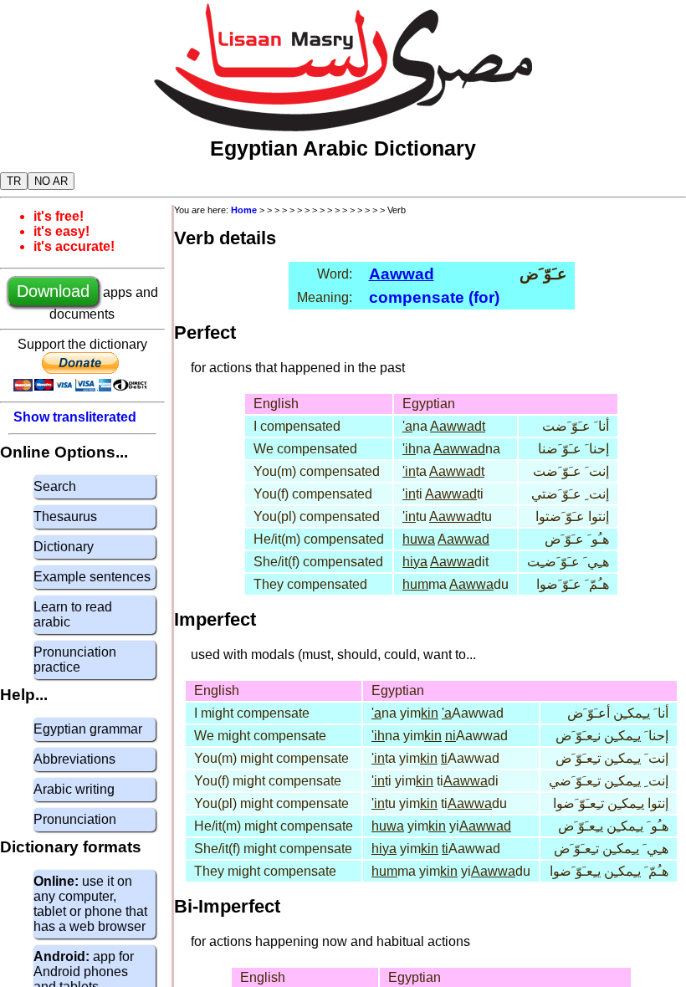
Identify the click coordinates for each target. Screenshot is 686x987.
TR (14, 181)
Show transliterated (74, 417)
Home (244, 210)
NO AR (51, 181)
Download (53, 291)
